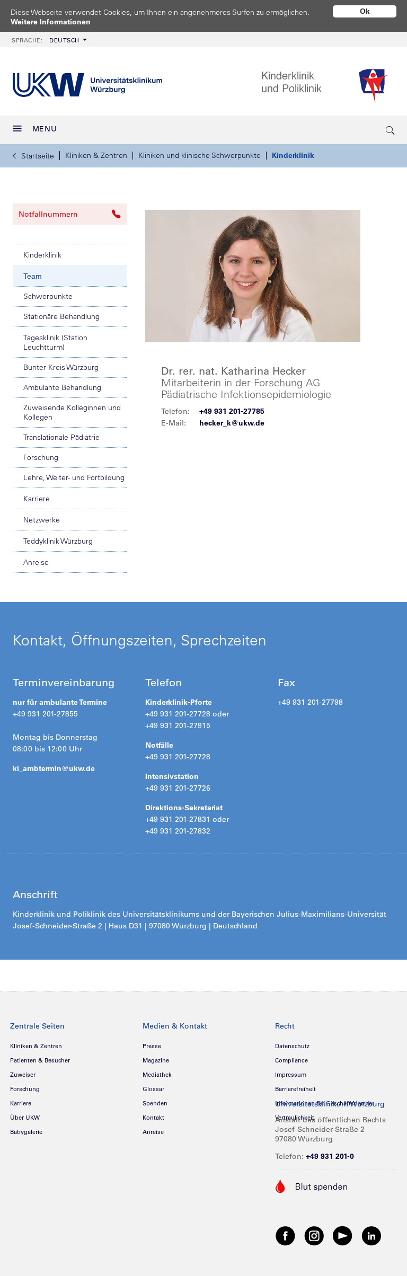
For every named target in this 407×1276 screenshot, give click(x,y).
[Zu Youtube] (342, 1235)
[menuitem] (48, 39)
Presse (152, 1046)
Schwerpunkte (48, 296)
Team (32, 276)
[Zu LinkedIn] (371, 1235)
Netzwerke (41, 520)
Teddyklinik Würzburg (58, 541)
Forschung (40, 457)
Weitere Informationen (51, 21)
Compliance (291, 1060)
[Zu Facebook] (285, 1235)
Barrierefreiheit (295, 1089)
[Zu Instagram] (314, 1235)
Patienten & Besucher (40, 1060)
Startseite (37, 156)
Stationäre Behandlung (61, 316)
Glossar (153, 1089)
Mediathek (157, 1074)
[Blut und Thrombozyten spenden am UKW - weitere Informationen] (312, 1185)
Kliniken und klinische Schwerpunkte (199, 155)
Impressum (290, 1074)
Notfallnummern (48, 214)
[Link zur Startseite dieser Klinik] (327, 81)
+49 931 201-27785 (231, 411)
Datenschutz (292, 1046)
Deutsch (45, 40)
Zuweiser (23, 1074)
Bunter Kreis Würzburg (61, 367)
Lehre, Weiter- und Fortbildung (74, 477)
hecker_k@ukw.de (231, 423)
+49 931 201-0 (330, 1156)
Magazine (156, 1060)
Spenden (155, 1103)
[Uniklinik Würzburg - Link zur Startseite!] (87, 81)
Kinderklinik (293, 155)
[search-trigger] (390, 130)
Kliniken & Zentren (96, 155)
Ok (365, 11)
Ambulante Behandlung (62, 387)
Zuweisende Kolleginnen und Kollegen (72, 412)
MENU (44, 129)
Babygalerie (26, 1132)
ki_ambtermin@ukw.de (54, 768)
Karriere (36, 498)
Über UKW (25, 1117)
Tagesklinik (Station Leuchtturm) (55, 342)
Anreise (36, 562)
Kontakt (153, 1117)
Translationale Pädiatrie (61, 437)
